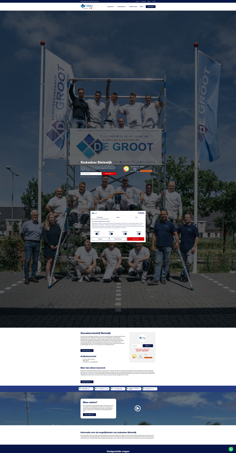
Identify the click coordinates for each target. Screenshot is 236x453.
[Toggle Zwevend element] (231, 449)
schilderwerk (91, 373)
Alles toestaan (136, 238)
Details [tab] (118, 217)
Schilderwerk (110, 6)
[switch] (111, 234)
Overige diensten (121, 6)
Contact (141, 6)
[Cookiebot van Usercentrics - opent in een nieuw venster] (139, 213)
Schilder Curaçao (133, 6)
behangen (85, 373)
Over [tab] (136, 217)
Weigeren (100, 238)
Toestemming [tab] (99, 217)
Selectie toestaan (118, 238)
